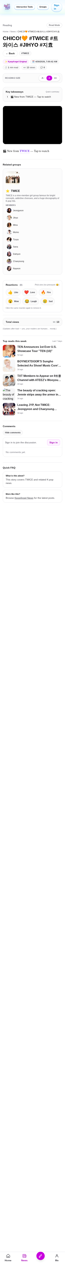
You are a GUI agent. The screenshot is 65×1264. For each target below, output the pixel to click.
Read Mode (54, 25)
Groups (43, 7)
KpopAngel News (24, 498)
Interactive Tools (24, 7)
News (13, 31)
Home (5, 31)
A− (43, 78)
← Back (10, 53)
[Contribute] (41, 1256)
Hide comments (13, 432)
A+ (55, 78)
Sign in (56, 7)
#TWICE (25, 53)
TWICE (25, 151)
